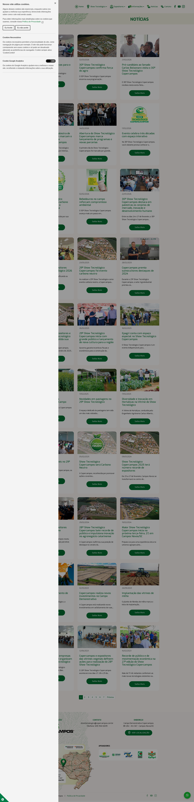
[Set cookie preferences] (4, 797)
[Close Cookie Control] (55, 3)
